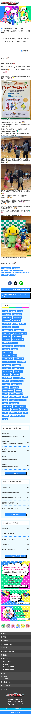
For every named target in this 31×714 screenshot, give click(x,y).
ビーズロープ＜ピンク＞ (8, 544)
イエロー (23, 323)
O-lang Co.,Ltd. (12, 708)
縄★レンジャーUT (7, 661)
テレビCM (6, 349)
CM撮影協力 (7, 314)
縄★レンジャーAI (7, 664)
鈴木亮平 (13, 412)
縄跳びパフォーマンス (20, 406)
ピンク (15, 368)
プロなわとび (19, 371)
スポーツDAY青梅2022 (20, 333)
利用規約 (4, 655)
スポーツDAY (7, 333)
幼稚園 (12, 393)
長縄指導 (6, 415)
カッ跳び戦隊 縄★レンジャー (9, 28)
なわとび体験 (22, 361)
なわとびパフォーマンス (9, 361)
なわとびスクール (8, 358)
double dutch (17, 314)
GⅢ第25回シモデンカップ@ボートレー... (13, 435)
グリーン (16, 327)
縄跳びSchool (14, 403)
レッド (16, 377)
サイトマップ (6, 689)
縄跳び (5, 403)
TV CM (16, 323)
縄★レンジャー (22, 400)
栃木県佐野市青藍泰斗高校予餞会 (10, 492)
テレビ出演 (5, 678)
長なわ (20, 412)
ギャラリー (5, 640)
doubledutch (6, 268)
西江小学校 (24, 409)
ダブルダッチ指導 (20, 346)
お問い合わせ (6, 682)
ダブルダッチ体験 (8, 346)
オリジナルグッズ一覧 (15, 556)
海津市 (25, 396)
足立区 (5, 412)
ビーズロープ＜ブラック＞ (8, 533)
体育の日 (6, 381)
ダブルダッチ (17, 272)
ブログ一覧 (16, 473)
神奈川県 (13, 400)
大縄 (20, 384)
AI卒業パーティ (6, 487)
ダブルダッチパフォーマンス (11, 342)
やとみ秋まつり (7, 377)
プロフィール (6, 658)
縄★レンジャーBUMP (8, 666)
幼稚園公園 (20, 393)
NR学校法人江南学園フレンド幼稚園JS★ (13, 442)
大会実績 (5, 676)
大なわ (14, 384)
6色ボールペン (5, 528)
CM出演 (13, 311)
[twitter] (13, 704)
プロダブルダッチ (8, 371)
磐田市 (5, 400)
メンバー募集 (6, 685)
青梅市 (23, 415)
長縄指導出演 (15, 415)
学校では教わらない (8, 390)
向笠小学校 (6, 384)
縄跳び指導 (15, 409)
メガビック (6, 374)
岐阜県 (5, 393)
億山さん (14, 381)
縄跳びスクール (7, 406)
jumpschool (6, 270)
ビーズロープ (7, 368)
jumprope (17, 268)
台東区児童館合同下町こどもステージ (11, 497)
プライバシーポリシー (8, 651)
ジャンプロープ (6, 272)
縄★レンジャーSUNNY (9, 669)
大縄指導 (6, 387)
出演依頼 (5, 274)
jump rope (18, 317)
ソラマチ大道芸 (17, 336)
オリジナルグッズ (7, 644)
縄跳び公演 (6, 409)
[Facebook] (10, 283)
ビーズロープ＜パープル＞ (8, 539)
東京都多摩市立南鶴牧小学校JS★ (10, 465)
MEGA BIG (7, 323)
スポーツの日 (7, 336)
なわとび (26, 272)
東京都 (18, 396)
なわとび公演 (7, 365)
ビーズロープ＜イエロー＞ (8, 549)
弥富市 (5, 396)
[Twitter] (15, 283)
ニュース (4, 647)
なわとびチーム (19, 358)
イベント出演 (7, 327)
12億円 (5, 311)
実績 (3, 673)
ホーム (4, 633)
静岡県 (5, 419)
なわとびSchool (8, 352)
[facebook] (9, 704)
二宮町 (23, 377)
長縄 (26, 412)
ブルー (22, 368)
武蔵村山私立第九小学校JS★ (9, 458)
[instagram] (18, 704)
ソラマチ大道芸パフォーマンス (10, 508)
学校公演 (13, 274)
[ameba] (22, 704)
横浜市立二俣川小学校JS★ (9, 450)
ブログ (21, 28)
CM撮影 (21, 311)
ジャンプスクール (17, 270)
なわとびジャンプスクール (10, 355)
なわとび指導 (17, 365)
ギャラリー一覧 (15, 514)
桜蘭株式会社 (19, 699)
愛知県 (12, 396)
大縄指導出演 (15, 387)
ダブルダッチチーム (18, 339)
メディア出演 (16, 374)
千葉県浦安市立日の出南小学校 (10, 503)
